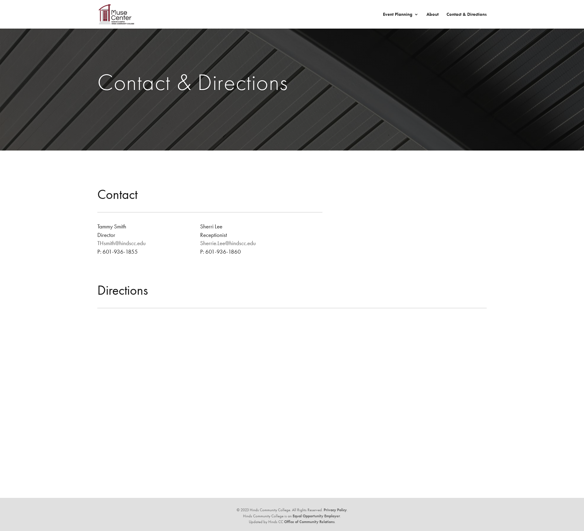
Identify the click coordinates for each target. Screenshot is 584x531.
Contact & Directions (467, 14)
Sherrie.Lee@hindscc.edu (228, 243)
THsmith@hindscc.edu (121, 243)
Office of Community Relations (309, 521)
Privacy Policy (335, 509)
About (432, 14)
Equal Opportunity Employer (316, 516)
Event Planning (397, 14)
